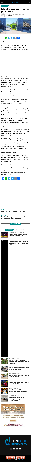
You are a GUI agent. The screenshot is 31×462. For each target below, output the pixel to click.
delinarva (9, 15)
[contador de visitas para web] (15, 458)
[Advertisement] (15, 63)
